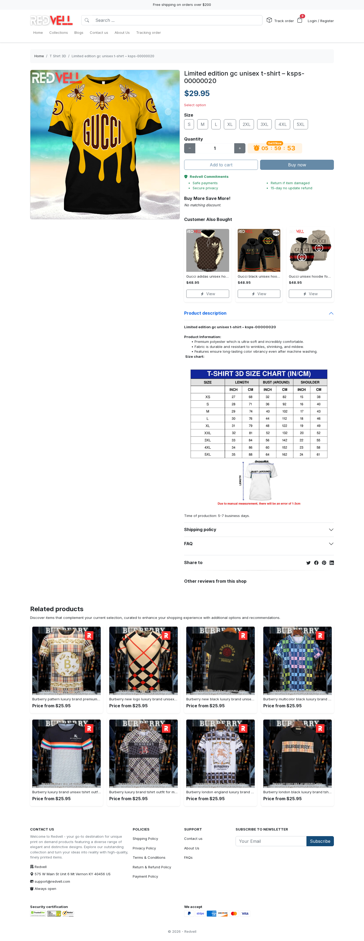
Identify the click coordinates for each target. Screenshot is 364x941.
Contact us (193, 838)
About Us (191, 848)
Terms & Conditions (149, 857)
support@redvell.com (52, 881)
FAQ (188, 543)
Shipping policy (200, 529)
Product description (205, 313)
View (210, 293)
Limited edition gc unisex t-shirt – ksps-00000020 (113, 56)
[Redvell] (51, 20)
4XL (282, 124)
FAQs (188, 857)
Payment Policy (145, 876)
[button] (299, 20)
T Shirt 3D (58, 56)
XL (230, 124)
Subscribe (320, 841)
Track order (284, 21)
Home (39, 56)
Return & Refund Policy (152, 867)
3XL (264, 124)
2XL (246, 124)
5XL (301, 124)
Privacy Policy (144, 848)
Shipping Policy (145, 838)
